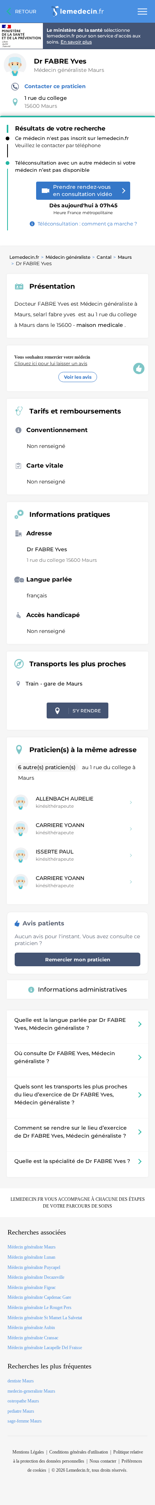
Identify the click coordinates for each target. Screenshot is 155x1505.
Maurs (125, 257)
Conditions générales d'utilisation (78, 1452)
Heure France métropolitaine (83, 206)
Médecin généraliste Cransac (33, 1337)
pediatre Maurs (21, 1411)
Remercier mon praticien (77, 959)
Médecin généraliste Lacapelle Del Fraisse (45, 1347)
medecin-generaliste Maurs (31, 1391)
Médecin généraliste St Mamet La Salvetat (45, 1317)
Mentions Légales (28, 1452)
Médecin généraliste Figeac (32, 1287)
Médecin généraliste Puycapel (34, 1267)
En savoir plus (76, 42)
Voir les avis (77, 377)
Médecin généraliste (68, 257)
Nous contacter (103, 1461)
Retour (25, 11)
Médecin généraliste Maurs (69, 70)
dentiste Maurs (21, 1381)
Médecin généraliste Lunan (31, 1257)
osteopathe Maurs (23, 1401)
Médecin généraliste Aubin (31, 1327)
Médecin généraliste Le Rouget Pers (39, 1307)
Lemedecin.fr (24, 257)
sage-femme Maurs (25, 1421)
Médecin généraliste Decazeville (36, 1277)
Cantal (104, 257)
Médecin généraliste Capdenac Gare (39, 1297)
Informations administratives (82, 989)
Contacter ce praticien (55, 86)
